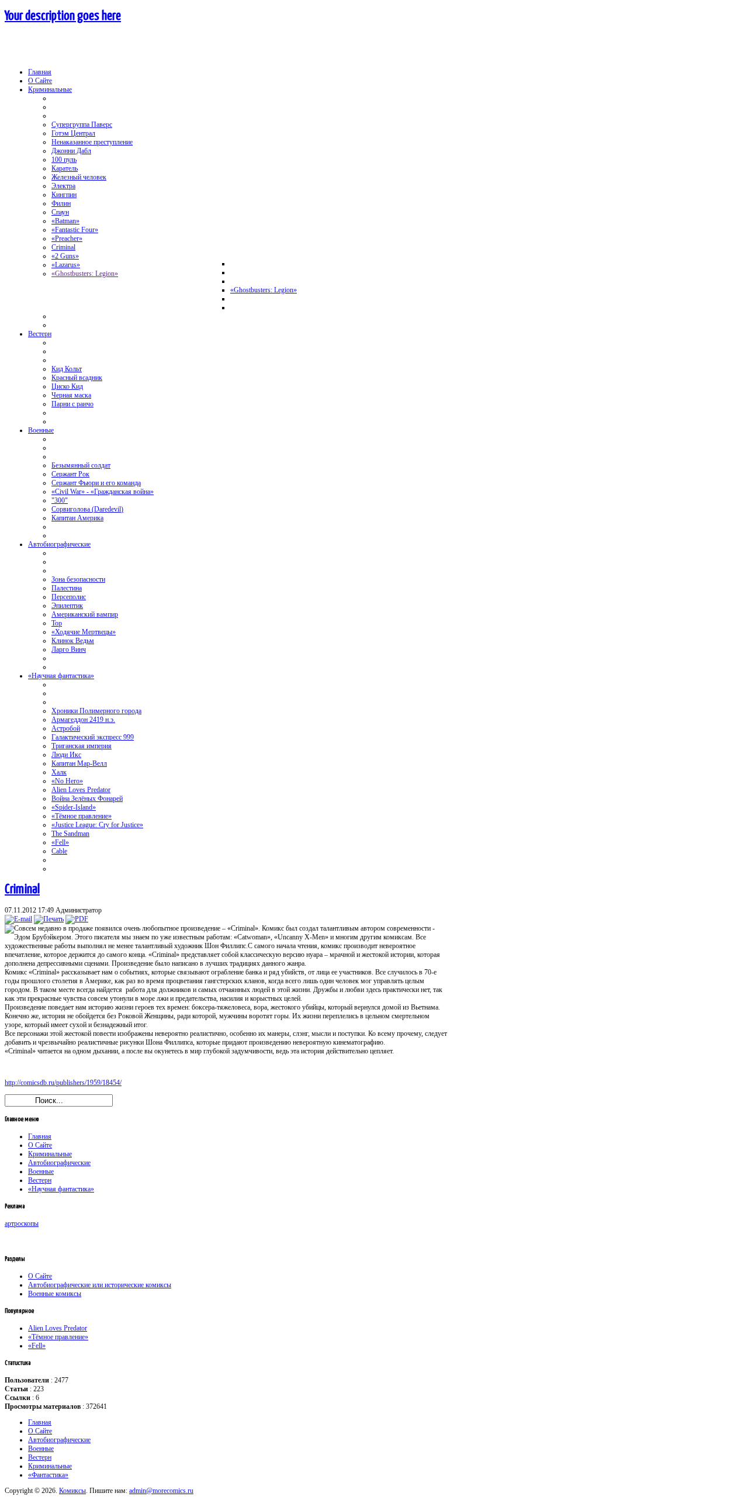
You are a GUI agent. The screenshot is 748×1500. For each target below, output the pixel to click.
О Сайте (40, 1276)
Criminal (22, 889)
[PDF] (76, 919)
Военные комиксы (54, 1294)
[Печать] (49, 919)
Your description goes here (63, 16)
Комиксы (72, 1491)
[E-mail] (18, 919)
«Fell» (37, 1346)
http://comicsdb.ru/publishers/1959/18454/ (63, 1083)
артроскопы (22, 1223)
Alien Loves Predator (57, 1328)
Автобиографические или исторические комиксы (99, 1285)
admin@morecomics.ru (161, 1491)
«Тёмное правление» (58, 1337)
